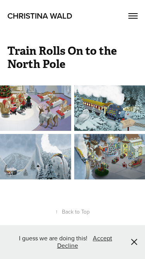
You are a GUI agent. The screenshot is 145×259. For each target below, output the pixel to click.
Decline (67, 245)
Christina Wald (39, 15)
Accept (102, 238)
